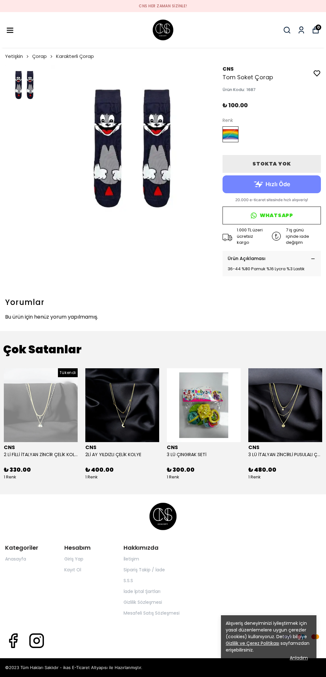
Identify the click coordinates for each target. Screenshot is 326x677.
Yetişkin (14, 56)
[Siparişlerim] (301, 30)
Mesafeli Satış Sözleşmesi (152, 613)
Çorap (39, 56)
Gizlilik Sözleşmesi (143, 602)
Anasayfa (15, 559)
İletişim (131, 559)
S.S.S (128, 580)
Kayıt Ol (72, 570)
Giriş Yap (73, 559)
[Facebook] (13, 641)
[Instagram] (37, 641)
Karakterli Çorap (75, 56)
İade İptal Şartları (142, 591)
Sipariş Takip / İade (144, 570)
